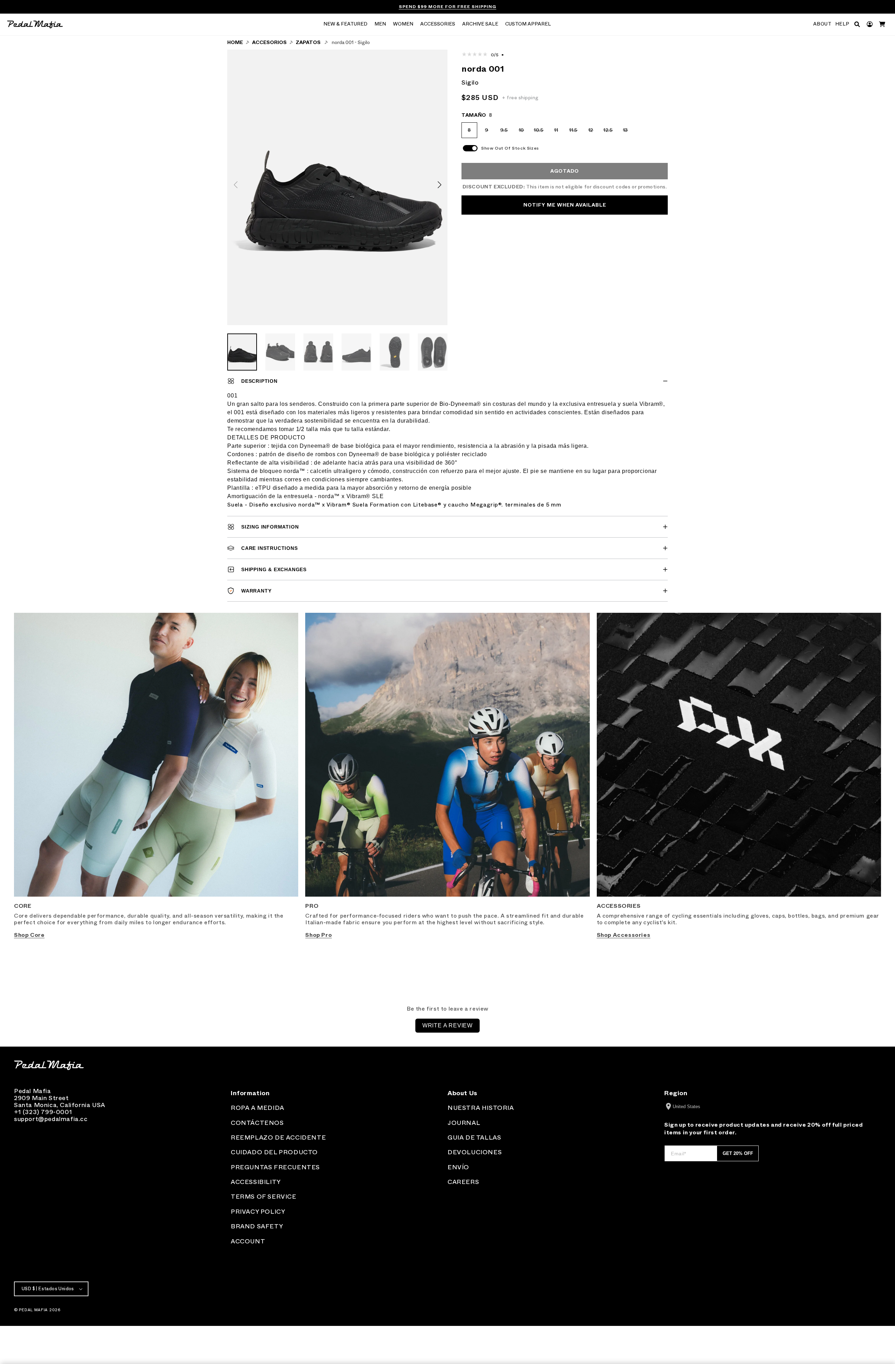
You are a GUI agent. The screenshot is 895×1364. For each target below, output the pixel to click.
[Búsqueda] (857, 24)
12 (593, 132)
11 (559, 132)
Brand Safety (257, 1226)
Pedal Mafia (33, 1309)
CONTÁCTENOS (257, 1123)
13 (628, 132)
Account (248, 1241)
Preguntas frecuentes (275, 1167)
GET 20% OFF (738, 1153)
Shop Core (29, 935)
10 (524, 132)
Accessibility (256, 1182)
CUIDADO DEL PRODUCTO (274, 1152)
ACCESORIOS (269, 42)
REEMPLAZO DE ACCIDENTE (278, 1137)
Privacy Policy (258, 1211)
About (822, 24)
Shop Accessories (624, 935)
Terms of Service (263, 1196)
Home (235, 42)
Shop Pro (318, 935)
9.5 (506, 132)
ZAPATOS (308, 42)
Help (842, 24)
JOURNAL (464, 1123)
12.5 (609, 132)
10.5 (540, 132)
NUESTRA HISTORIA (481, 1108)
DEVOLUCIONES (475, 1152)
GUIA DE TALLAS (474, 1137)
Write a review (447, 1025)
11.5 (575, 132)
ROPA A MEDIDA (257, 1108)
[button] (345, 24)
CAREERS (463, 1182)
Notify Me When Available (564, 205)
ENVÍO (458, 1167)
